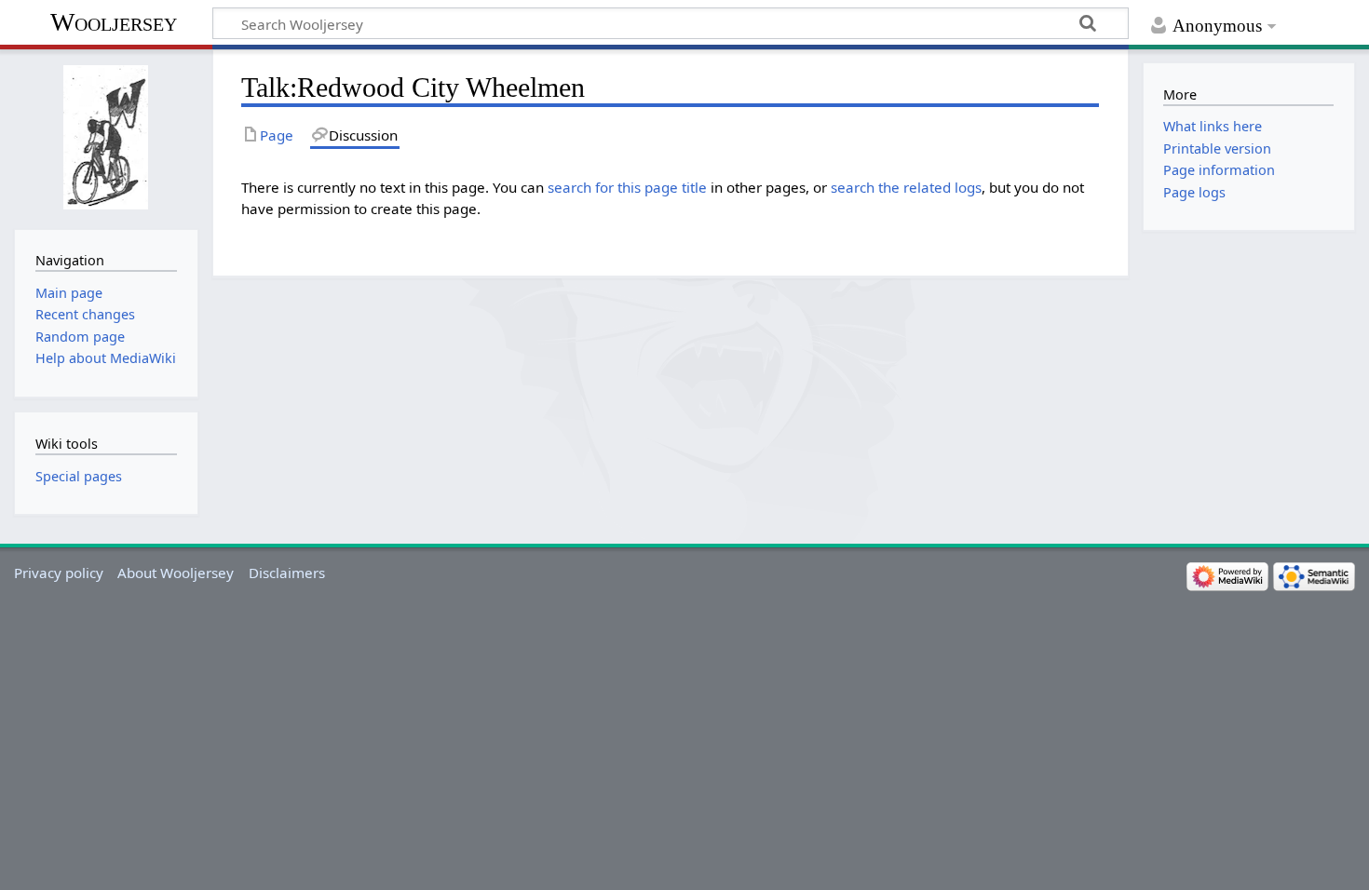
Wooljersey (113, 21)
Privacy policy (58, 572)
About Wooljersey (175, 572)
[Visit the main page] (105, 137)
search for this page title (627, 187)
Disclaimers (287, 572)
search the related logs (906, 187)
